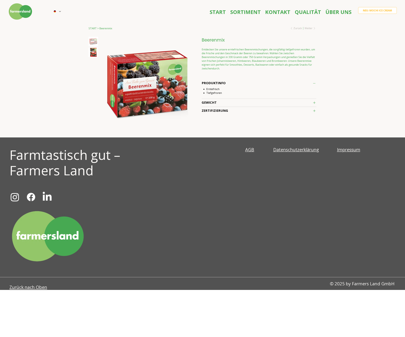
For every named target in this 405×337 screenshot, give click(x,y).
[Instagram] (14, 197)
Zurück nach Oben (28, 287)
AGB (249, 149)
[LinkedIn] (47, 197)
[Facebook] (31, 197)
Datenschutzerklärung (296, 149)
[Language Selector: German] (57, 11)
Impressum (348, 149)
